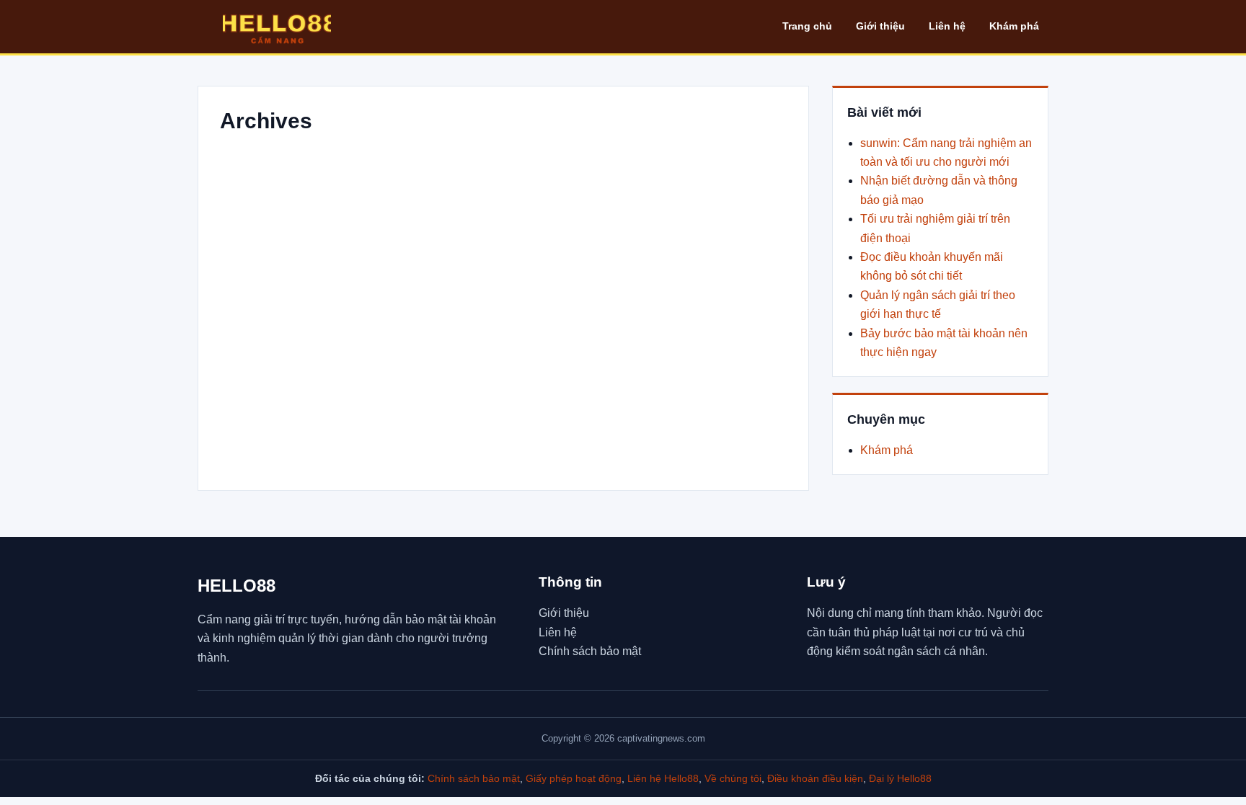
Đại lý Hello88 (900, 778)
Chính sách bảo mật (590, 651)
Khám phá (1014, 26)
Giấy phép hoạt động (574, 778)
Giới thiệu (880, 26)
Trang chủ (807, 26)
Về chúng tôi (732, 778)
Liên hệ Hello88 (663, 778)
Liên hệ (947, 26)
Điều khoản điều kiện (815, 778)
